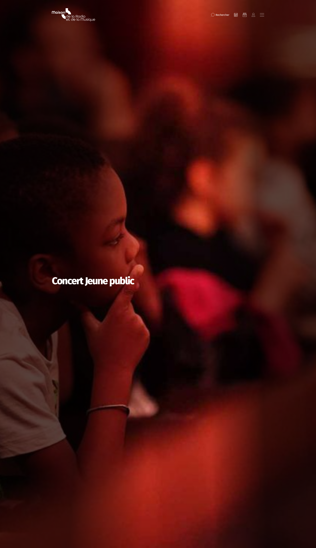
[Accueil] (73, 14)
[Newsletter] (244, 14)
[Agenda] (236, 14)
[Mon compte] (253, 14)
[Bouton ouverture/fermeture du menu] (262, 14)
